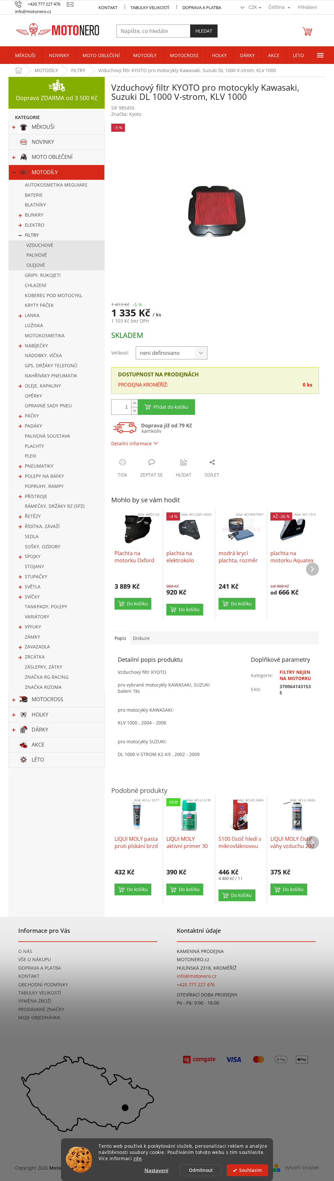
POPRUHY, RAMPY (44, 486)
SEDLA (31, 536)
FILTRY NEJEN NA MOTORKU (295, 675)
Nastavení (156, 1170)
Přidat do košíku (170, 407)
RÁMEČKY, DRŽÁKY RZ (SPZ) (54, 506)
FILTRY (32, 235)
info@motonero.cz (197, 976)
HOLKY (40, 714)
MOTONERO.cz (193, 959)
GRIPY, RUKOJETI (43, 275)
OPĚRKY (33, 396)
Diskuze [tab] (141, 638)
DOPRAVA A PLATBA (39, 968)
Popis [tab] (120, 638)
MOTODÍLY (45, 172)
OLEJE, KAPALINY (43, 386)
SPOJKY (32, 556)
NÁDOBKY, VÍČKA (43, 355)
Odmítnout (201, 1170)
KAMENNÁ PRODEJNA (200, 951)
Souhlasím (250, 1170)
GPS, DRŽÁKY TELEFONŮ (51, 365)
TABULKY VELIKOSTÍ (39, 993)
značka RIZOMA (43, 687)
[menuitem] (25, 55)
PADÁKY (33, 426)
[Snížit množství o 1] (134, 411)
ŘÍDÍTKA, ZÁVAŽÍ (42, 526)
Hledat (203, 31)
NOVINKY (43, 141)
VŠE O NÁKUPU (34, 959)
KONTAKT (108, 7)
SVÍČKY (32, 597)
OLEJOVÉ (35, 265)
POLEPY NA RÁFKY (44, 476)
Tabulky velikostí (149, 7)
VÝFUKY (33, 627)
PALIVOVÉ (36, 255)
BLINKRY (34, 215)
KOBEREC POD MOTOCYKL (53, 295)
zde (137, 1158)
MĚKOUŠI (43, 126)
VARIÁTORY (37, 616)
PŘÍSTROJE (36, 496)
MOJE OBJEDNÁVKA (39, 1017)
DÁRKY (40, 729)
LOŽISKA (34, 325)
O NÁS (25, 951)
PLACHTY (34, 446)
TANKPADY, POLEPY (46, 606)
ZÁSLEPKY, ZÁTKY (43, 667)
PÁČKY (32, 416)
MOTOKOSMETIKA (45, 335)
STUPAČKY (36, 576)
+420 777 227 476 (196, 984)
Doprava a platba (201, 7)
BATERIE (34, 195)
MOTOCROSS (47, 699)
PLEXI (30, 456)
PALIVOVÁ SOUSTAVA (47, 436)
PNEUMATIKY (39, 466)
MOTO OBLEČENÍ (52, 156)
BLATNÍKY (35, 205)
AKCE (38, 744)
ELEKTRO (34, 225)
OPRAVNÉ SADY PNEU (48, 405)
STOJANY (34, 566)
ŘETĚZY (33, 516)
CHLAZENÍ (35, 285)
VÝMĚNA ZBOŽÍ (34, 1001)
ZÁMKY (32, 637)
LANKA (32, 315)
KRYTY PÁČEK (39, 305)
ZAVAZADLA (37, 646)
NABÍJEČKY (36, 345)
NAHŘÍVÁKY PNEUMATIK (51, 375)
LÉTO (38, 759)
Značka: (126, 114)
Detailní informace (131, 443)
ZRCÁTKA (35, 657)
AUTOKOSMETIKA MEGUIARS (56, 185)
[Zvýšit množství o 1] (134, 403)
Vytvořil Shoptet (302, 1167)
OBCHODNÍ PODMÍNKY (43, 984)
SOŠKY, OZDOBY (42, 546)
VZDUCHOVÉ (39, 245)
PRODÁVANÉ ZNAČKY (41, 1009)
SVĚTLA (32, 586)
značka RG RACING (46, 677)
